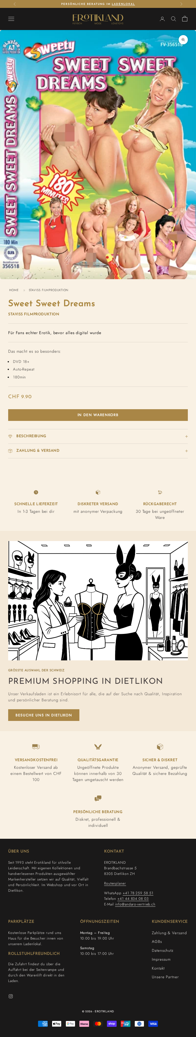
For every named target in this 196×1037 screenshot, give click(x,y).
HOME (14, 290)
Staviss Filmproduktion (33, 314)
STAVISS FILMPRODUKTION (49, 290)
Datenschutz (163, 950)
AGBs (157, 941)
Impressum (161, 959)
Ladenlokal (123, 4)
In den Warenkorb (98, 414)
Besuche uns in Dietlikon (44, 715)
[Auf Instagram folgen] (10, 996)
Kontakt (158, 968)
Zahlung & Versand (169, 933)
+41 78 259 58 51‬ (138, 893)
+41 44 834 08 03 (133, 898)
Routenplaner (115, 883)
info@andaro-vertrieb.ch (135, 904)
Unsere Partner (165, 977)
